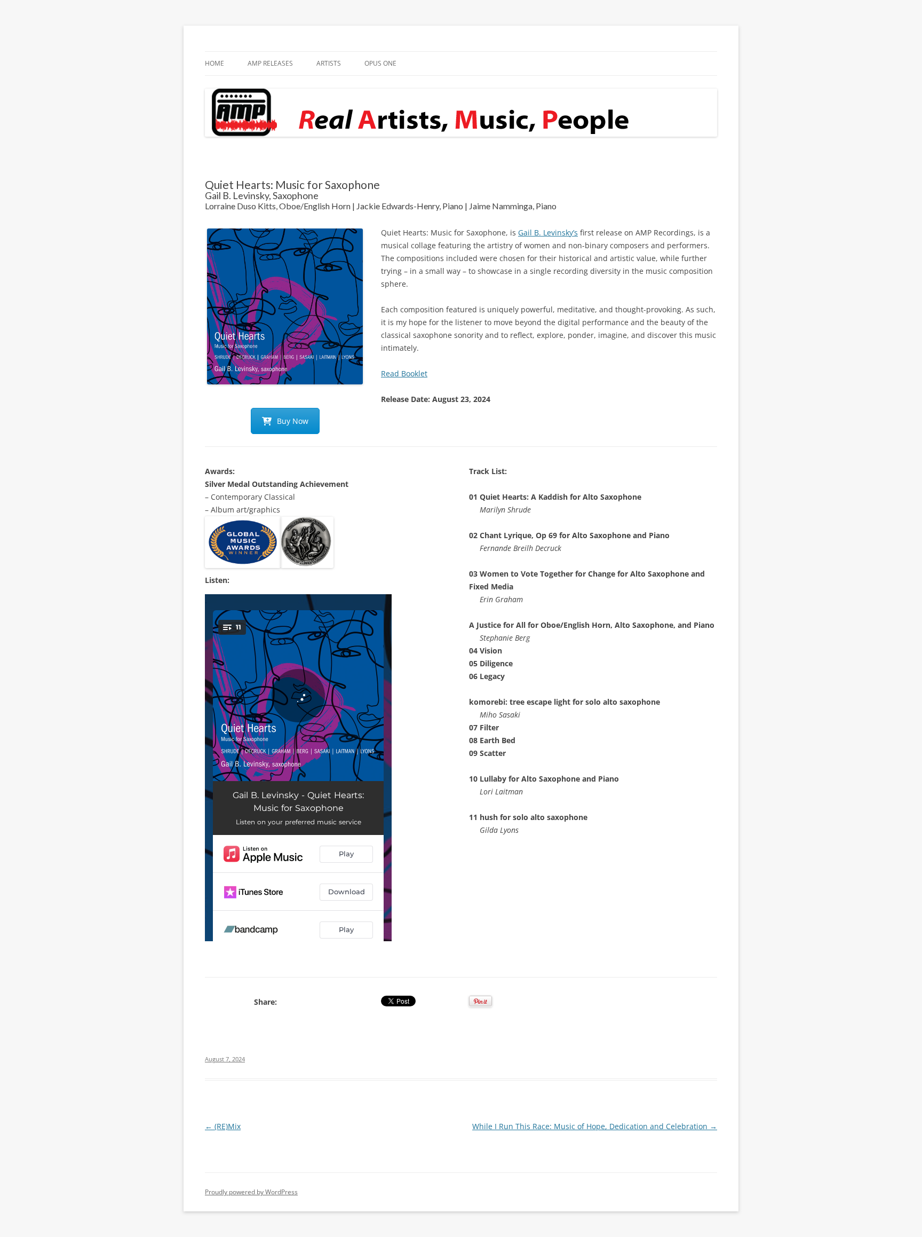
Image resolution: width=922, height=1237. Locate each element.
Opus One (380, 63)
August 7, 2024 (225, 1059)
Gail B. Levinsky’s (548, 232)
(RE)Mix (223, 1126)
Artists (328, 63)
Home (214, 63)
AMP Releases (270, 63)
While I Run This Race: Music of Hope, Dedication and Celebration (594, 1126)
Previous (191, 306)
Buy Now (292, 421)
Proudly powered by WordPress (251, 1191)
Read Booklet (404, 373)
